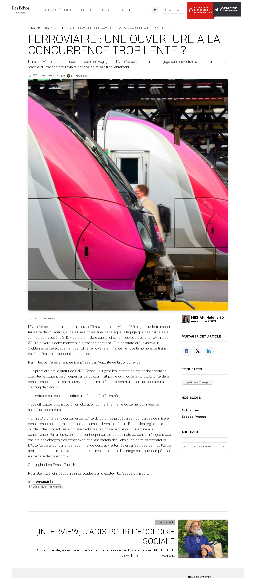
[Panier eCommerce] (155, 10)
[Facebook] (186, 351)
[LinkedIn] (209, 351)
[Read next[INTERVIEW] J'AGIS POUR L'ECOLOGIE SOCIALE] (203, 539)
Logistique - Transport (47, 486)
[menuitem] (48, 10)
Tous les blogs (38, 28)
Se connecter (173, 10)
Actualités (61, 28)
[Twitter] (197, 351)
